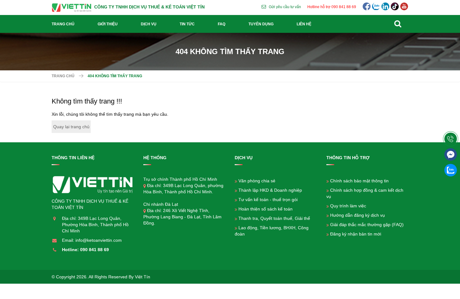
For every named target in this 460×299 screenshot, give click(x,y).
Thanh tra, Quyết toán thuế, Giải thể (274, 218)
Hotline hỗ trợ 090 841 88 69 (331, 7)
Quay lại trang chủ (71, 126)
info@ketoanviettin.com (98, 240)
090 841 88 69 (94, 249)
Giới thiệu (108, 24)
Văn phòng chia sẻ (256, 180)
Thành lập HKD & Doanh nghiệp (270, 190)
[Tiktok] (395, 6)
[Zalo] (376, 6)
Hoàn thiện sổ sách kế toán (265, 208)
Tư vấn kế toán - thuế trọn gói (268, 199)
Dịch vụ (148, 24)
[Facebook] (366, 6)
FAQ (221, 24)
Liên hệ (304, 24)
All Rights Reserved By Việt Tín (119, 276)
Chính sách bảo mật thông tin (359, 180)
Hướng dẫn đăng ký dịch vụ (357, 215)
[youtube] (404, 6)
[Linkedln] (385, 6)
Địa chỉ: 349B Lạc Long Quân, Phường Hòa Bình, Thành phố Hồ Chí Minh (95, 224)
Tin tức (187, 24)
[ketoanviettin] (73, 6)
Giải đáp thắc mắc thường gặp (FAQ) (367, 224)
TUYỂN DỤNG (260, 24)
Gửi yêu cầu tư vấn (285, 7)
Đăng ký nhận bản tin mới (355, 233)
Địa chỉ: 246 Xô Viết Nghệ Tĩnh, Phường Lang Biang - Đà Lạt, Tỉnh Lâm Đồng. (182, 217)
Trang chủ (63, 24)
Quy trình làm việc (348, 205)
